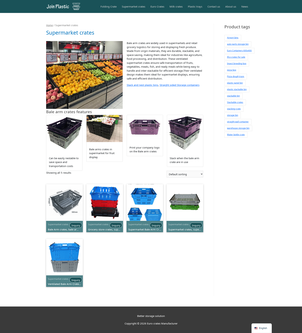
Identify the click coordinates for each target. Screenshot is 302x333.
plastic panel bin (235, 82)
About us (230, 6)
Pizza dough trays (235, 76)
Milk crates (176, 6)
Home (49, 25)
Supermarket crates (133, 6)
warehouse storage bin (238, 128)
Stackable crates (235, 102)
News (244, 6)
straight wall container (238, 121)
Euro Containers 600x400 (239, 50)
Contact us (213, 6)
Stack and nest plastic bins (142, 85)
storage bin (232, 115)
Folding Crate (108, 6)
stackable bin (233, 95)
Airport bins (232, 37)
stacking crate (234, 108)
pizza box (231, 69)
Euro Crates (157, 6)
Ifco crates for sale (236, 57)
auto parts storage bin (238, 44)
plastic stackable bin (237, 89)
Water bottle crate (236, 134)
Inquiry (75, 225)
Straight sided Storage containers (179, 85)
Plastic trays (195, 6)
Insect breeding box (236, 63)
